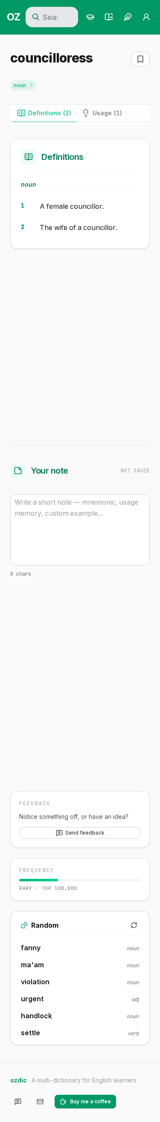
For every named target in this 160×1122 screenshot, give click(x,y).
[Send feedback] (18, 1102)
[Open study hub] (90, 17)
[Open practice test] (109, 17)
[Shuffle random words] (134, 925)
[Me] (146, 17)
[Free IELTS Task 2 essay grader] (127, 17)
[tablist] (80, 113)
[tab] (44, 113)
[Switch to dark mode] (130, 1101)
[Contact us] (40, 1102)
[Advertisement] (80, 345)
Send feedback (85, 832)
